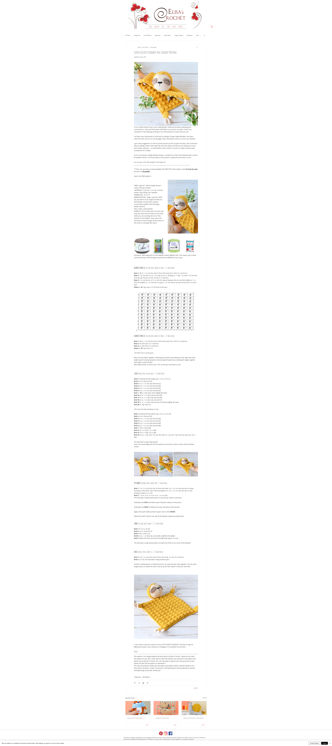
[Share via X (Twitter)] (139, 683)
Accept (324, 743)
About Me (157, 35)
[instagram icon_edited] (166, 733)
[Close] (330, 743)
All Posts (127, 35)
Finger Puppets (178, 35)
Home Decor (167, 35)
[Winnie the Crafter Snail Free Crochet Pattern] (194, 708)
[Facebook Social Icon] (170, 733)
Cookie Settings (314, 743)
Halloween (190, 35)
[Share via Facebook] (135, 683)
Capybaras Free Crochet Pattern (162, 718)
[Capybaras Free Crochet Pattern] (166, 708)
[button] (168, 27)
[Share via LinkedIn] (143, 683)
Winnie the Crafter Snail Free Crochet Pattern (194, 718)
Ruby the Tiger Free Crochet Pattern (135, 718)
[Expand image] (142, 246)
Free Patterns (147, 35)
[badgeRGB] (161, 733)
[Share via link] (147, 683)
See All (205, 698)
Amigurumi (137, 35)
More (197, 35)
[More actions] (197, 47)
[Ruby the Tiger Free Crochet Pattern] (137, 708)
